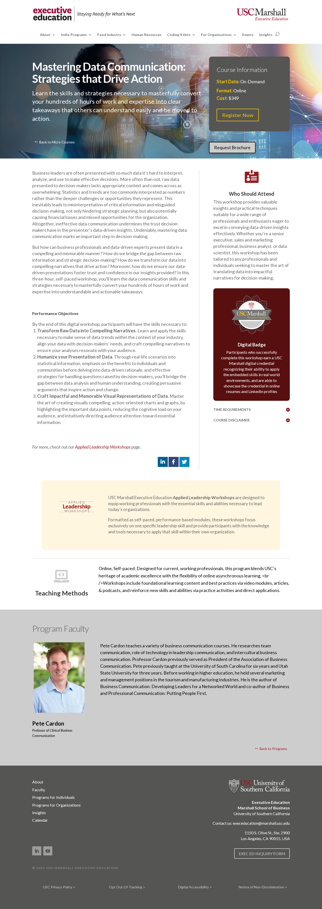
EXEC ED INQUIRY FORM (262, 853)
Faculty (38, 789)
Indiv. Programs (74, 35)
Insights (265, 35)
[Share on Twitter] (184, 462)
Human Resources (147, 35)
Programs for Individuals (53, 797)
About (45, 35)
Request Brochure (232, 147)
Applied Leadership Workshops (103, 447)
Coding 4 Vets (178, 35)
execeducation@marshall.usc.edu (261, 823)
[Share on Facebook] (174, 462)
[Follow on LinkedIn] (36, 850)
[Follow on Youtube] (47, 850)
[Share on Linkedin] (163, 462)
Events (248, 35)
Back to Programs (273, 748)
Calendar (40, 820)
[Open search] (277, 34)
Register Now (237, 115)
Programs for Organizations (56, 805)
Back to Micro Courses (57, 142)
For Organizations (216, 35)
